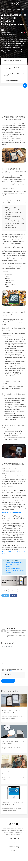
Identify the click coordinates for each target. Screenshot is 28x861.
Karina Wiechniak (6, 32)
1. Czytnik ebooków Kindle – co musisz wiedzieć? (12, 61)
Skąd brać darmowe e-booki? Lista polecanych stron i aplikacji (14, 564)
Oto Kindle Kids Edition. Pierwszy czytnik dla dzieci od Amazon (15, 570)
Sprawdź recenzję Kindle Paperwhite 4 (12, 512)
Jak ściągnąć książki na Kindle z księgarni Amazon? (12, 202)
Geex (2, 9)
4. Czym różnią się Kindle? (11, 80)
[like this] (24, 32)
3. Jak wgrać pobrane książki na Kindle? (13, 74)
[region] (14, 101)
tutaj (11, 670)
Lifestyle (7, 9)
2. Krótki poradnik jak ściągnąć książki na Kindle (12, 67)
